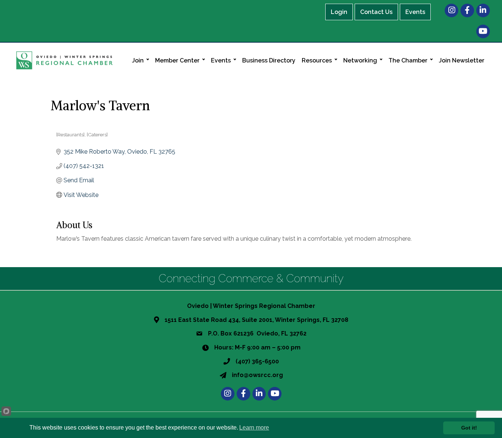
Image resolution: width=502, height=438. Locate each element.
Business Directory (268, 60)
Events (415, 11)
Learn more (254, 427)
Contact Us (376, 11)
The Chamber (407, 60)
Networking (360, 60)
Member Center (177, 60)
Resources (317, 60)
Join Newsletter (461, 60)
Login (339, 11)
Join (138, 60)
